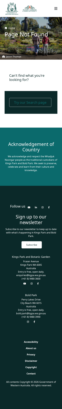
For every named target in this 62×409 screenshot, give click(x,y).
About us (31, 348)
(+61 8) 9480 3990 (31, 316)
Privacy (31, 354)
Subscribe (31, 244)
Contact (31, 373)
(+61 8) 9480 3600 (31, 278)
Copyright (31, 367)
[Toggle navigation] (55, 8)
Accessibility (31, 341)
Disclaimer (31, 360)
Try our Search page (30, 102)
